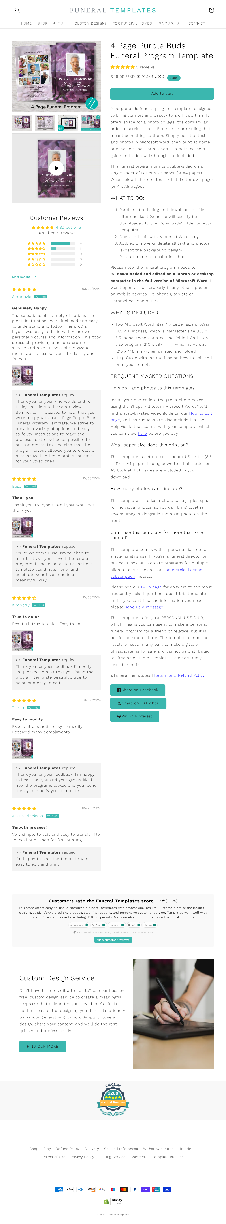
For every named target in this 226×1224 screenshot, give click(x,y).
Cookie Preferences (121, 1149)
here (142, 433)
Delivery (92, 1149)
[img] (24, 289)
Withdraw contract (159, 1149)
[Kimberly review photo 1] (22, 640)
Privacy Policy (82, 1157)
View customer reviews (113, 940)
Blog (47, 1149)
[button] (17, 10)
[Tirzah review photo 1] (22, 748)
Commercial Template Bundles (157, 1157)
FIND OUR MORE (42, 1046)
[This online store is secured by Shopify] (113, 1200)
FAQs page (151, 587)
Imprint (186, 1149)
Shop (34, 1149)
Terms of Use (54, 1157)
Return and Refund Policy (179, 675)
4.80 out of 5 (68, 227)
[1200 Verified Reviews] (113, 1117)
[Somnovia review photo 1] (22, 375)
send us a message (144, 607)
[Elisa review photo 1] (22, 527)
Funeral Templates (118, 1214)
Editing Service (112, 1157)
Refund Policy (68, 1149)
